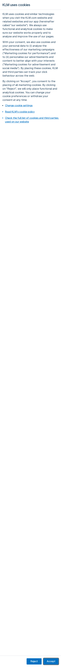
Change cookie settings (19, 105)
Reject (34, 661)
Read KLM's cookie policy (20, 111)
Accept (51, 661)
